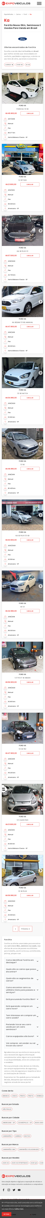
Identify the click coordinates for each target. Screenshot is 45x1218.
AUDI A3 (6, 1163)
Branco (6, 1096)
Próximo (24, 929)
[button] (41, 88)
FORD (18, 65)
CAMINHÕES (7, 1136)
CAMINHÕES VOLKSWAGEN (29, 1149)
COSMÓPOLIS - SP (25, 1123)
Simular (30, 113)
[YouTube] (19, 1190)
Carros (18, 14)
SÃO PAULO (7, 1109)
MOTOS (27, 1136)
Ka (31, 14)
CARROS (18, 1136)
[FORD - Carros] (22, 38)
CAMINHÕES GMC (9, 1149)
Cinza (14, 1096)
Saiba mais (18, 1209)
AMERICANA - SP (9, 1123)
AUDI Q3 (34, 1163)
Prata (22, 1096)
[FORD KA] (22, 88)
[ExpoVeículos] (16, 3)
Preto (30, 1096)
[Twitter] (14, 1190)
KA (27, 65)
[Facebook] (3, 1190)
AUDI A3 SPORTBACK (20, 1163)
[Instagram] (9, 1190)
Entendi (6, 1214)
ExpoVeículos (8, 14)
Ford (25, 14)
